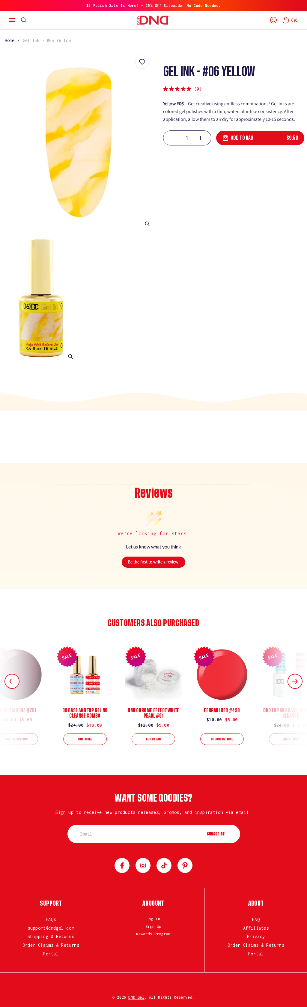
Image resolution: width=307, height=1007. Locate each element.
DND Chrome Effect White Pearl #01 (153, 713)
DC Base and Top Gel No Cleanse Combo (85, 713)
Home (9, 40)
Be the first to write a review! (154, 561)
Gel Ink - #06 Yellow (47, 40)
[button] (12, 20)
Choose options (222, 739)
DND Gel (136, 997)
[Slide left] (11, 681)
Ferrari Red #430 (222, 710)
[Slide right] (295, 681)
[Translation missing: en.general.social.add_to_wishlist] (142, 61)
